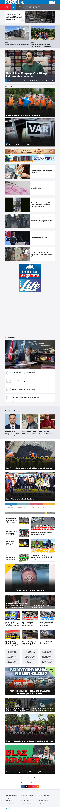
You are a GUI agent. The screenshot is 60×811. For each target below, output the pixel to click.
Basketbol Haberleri (28, 798)
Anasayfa (20, 782)
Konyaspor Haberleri (11, 795)
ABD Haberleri (9, 800)
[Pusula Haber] (14, 2)
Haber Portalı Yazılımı (12, 808)
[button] (6, 80)
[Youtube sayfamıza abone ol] (30, 786)
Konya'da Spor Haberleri (12, 798)
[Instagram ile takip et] (33, 786)
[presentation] (10, 7)
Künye (26, 782)
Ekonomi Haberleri (43, 800)
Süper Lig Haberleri (44, 795)
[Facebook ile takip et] (23, 786)
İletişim (31, 782)
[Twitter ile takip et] (26, 786)
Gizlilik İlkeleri (38, 782)
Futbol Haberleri (27, 793)
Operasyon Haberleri (44, 798)
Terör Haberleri (10, 803)
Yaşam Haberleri (43, 803)
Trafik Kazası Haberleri (28, 800)
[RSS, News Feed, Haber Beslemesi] (37, 786)
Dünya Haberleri (27, 803)
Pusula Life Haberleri (28, 795)
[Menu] (50, 2)
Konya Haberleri (43, 793)
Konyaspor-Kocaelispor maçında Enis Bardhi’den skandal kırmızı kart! (32, 7)
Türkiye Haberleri (10, 793)
